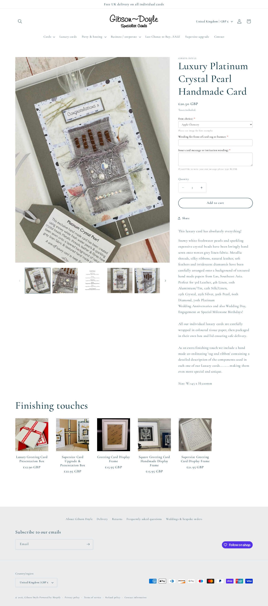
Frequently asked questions (144, 519)
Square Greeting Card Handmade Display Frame (154, 461)
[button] (20, 21)
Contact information (136, 597)
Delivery (102, 519)
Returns (117, 519)
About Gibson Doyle (79, 519)
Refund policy (112, 597)
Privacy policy (72, 597)
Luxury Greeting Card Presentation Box (32, 459)
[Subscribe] (88, 544)
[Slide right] (165, 280)
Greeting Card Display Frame (113, 459)
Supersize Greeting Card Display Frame (195, 459)
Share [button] (186, 218)
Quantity (183, 179)
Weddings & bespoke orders (184, 519)
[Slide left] (19, 280)
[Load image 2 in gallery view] (65, 280)
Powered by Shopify (50, 597)
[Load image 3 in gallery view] (92, 280)
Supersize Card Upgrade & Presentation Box (72, 461)
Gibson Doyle (31, 597)
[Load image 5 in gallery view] (147, 280)
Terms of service (92, 597)
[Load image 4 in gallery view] (120, 280)
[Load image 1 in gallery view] (37, 280)
